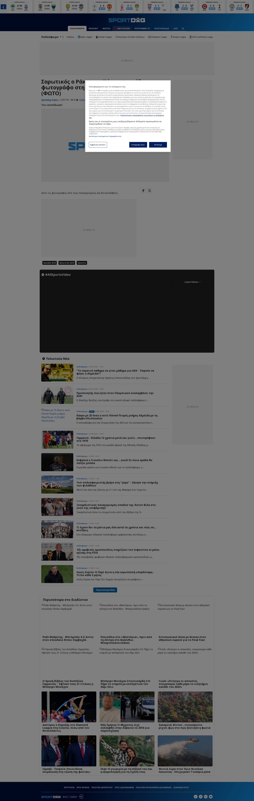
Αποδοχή (158, 145)
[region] (128, 116)
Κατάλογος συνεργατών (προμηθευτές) (105, 136)
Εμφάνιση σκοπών (98, 145)
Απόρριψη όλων (138, 145)
